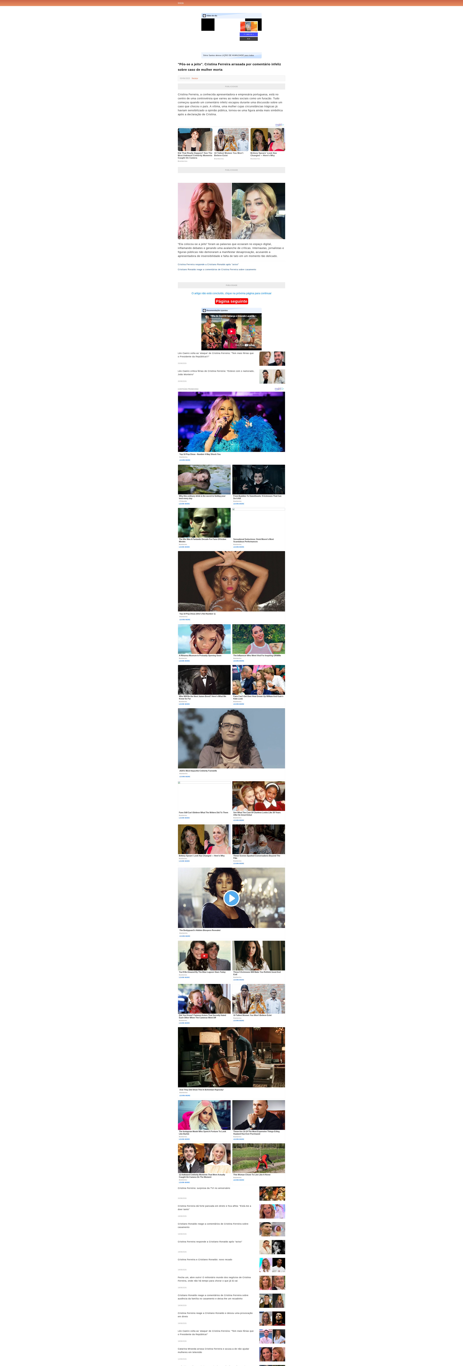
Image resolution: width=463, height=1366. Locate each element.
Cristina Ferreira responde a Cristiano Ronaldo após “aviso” (208, 264)
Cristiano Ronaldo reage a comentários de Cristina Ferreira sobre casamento (217, 269)
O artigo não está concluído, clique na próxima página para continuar (231, 293)
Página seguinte (231, 301)
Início (181, 3)
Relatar (195, 78)
